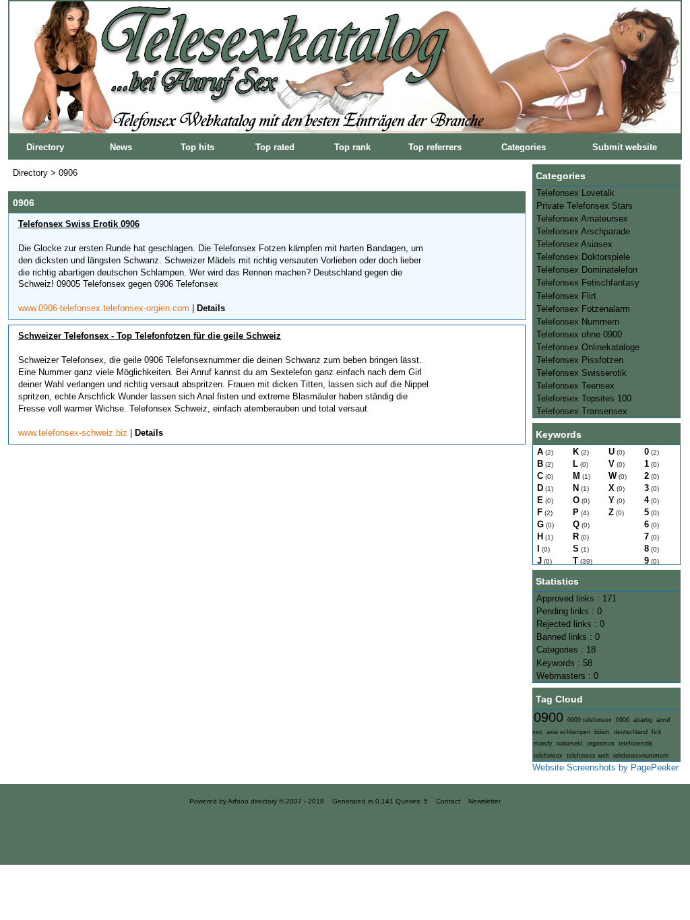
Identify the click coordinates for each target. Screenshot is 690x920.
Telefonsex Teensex (575, 386)
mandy (543, 743)
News (121, 147)
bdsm (602, 732)
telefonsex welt (588, 755)
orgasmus (601, 743)
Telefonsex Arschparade (583, 231)
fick (657, 732)
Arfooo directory (252, 801)
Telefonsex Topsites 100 (583, 398)
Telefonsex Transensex (581, 411)
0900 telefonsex (589, 720)
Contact (448, 801)
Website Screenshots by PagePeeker (605, 767)
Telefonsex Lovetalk (575, 193)
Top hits (197, 147)
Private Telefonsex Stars (584, 206)
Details (211, 308)
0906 (622, 720)
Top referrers (435, 147)
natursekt (570, 743)
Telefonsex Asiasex (574, 244)
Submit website (624, 147)
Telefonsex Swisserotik (581, 373)
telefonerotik (636, 743)
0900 (548, 717)
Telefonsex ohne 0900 (579, 334)
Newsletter (484, 801)
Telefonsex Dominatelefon (586, 270)
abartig (642, 720)
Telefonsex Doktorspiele (583, 257)
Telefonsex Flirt (566, 296)
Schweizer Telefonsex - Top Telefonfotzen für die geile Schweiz (149, 336)
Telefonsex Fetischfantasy (587, 282)
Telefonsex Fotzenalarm (583, 309)
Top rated (274, 147)
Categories (523, 147)
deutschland (631, 732)
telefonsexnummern (640, 755)
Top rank (352, 147)
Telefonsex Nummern (577, 322)
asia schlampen (568, 732)
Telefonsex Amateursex (582, 218)
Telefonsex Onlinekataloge (587, 347)
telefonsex (548, 755)
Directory (45, 147)
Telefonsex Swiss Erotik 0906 (78, 224)
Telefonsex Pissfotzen (579, 360)
